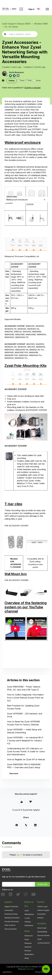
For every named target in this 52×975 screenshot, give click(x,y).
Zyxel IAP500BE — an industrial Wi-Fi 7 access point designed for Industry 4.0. (25, 740)
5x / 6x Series (11, 26)
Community (9, 910)
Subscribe (42, 884)
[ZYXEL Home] (6, 870)
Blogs (27, 958)
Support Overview (11, 906)
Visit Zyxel (30, 969)
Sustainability (42, 932)
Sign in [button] (31, 9)
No (30, 801)
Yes (21, 801)
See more (13, 773)
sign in (19, 855)
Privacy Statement (41, 972)
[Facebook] (16, 825)
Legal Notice (7, 972)
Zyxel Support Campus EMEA (16, 23)
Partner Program (43, 910)
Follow (12, 80)
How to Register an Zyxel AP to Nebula (26, 759)
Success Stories (43, 935)
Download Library (11, 914)
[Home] (9, 9)
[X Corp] (26, 825)
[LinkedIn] (35, 825)
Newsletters (29, 954)
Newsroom (29, 936)
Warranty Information (12, 918)
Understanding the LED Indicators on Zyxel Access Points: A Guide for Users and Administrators (26, 751)
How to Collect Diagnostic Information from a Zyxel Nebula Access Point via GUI (25, 697)
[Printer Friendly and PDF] (29, 80)
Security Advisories (12, 921)
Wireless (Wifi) (41, 23)
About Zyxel (41, 928)
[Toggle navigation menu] (47, 9)
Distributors (29, 925)
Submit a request (32, 87)
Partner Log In (42, 906)
